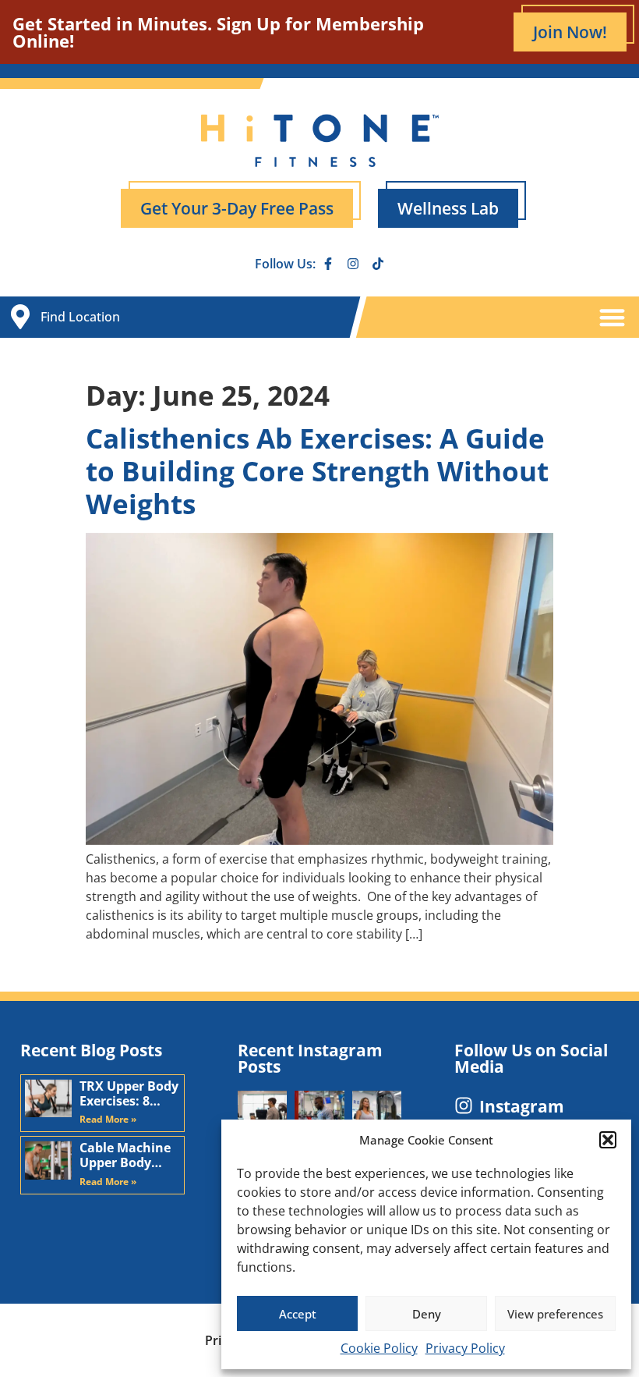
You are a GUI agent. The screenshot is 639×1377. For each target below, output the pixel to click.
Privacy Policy (465, 1348)
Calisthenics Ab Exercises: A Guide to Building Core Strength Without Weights (317, 470)
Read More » (107, 1119)
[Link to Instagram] (463, 1105)
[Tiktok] (377, 263)
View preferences (555, 1314)
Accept (297, 1314)
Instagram (521, 1106)
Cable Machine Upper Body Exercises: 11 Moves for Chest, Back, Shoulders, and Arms (126, 1155)
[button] (608, 1140)
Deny (426, 1314)
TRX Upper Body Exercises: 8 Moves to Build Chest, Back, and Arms (128, 1094)
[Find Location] (20, 316)
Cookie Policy (379, 1348)
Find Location (80, 316)
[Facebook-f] (328, 263)
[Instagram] (353, 263)
